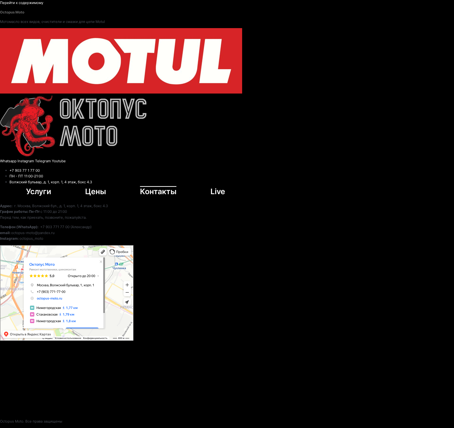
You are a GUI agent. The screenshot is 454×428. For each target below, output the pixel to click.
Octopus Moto (12, 12)
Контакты (158, 191)
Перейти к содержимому (21, 2)
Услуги (38, 191)
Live (217, 191)
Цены (95, 191)
